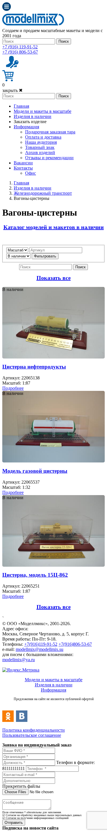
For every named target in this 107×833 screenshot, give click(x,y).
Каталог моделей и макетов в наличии (53, 227)
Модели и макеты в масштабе (42, 111)
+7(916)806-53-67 (75, 644)
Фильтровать (45, 256)
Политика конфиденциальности (33, 730)
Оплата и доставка (43, 137)
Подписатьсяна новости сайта (53, 705)
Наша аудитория (41, 142)
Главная (21, 106)
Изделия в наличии (32, 116)
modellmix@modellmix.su (39, 649)
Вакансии (23, 162)
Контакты (23, 168)
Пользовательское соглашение (31, 735)
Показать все (54, 278)
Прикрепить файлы (21, 786)
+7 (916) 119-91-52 (20, 46)
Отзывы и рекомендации (49, 157)
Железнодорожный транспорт (43, 193)
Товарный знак (39, 147)
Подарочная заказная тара (50, 131)
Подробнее (13, 388)
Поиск (63, 41)
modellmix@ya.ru (18, 659)
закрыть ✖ (12, 90)
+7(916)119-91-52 (40, 644)
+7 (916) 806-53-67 (20, 52)
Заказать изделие (30, 121)
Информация (26, 126)
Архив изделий (40, 152)
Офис (30, 173)
